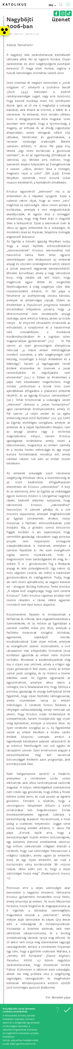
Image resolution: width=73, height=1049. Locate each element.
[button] (57, 1009)
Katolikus (15, 4)
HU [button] (51, 5)
